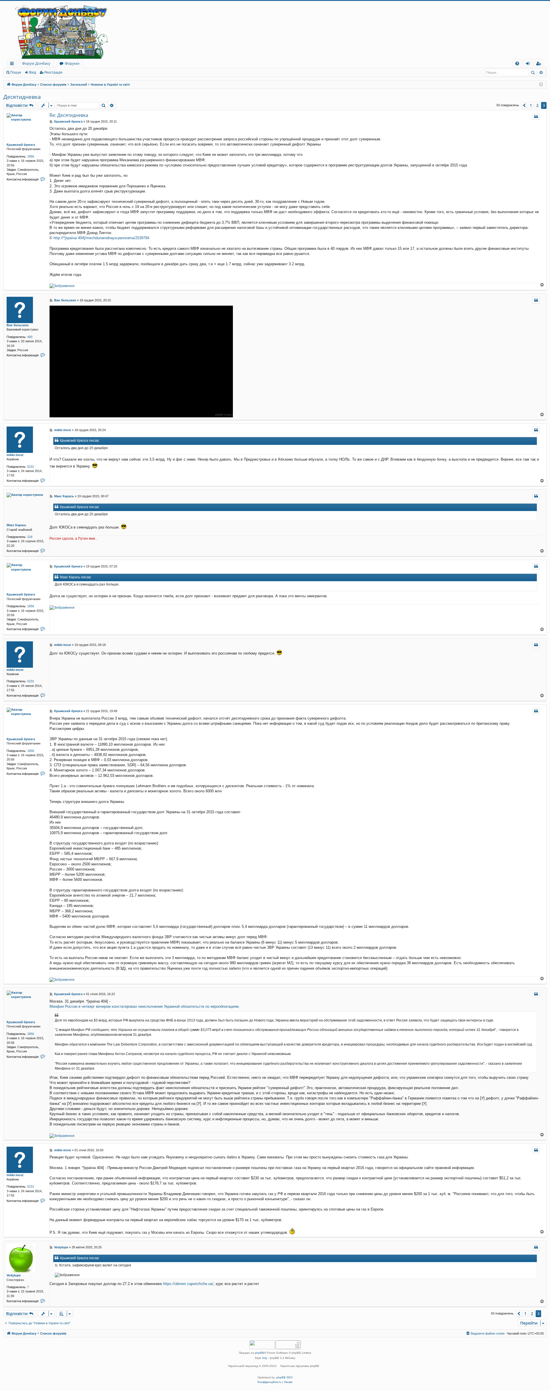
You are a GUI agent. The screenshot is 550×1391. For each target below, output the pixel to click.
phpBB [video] (223, 414)
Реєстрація (53, 72)
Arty (264, 1357)
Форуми (72, 63)
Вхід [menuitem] (529, 64)
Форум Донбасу (36, 63)
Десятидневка (22, 97)
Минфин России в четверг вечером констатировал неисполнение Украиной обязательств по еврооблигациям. (145, 1006)
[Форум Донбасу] (275, 30)
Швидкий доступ (13, 64)
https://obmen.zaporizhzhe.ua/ (188, 1284)
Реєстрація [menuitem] (539, 64)
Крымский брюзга (21, 144)
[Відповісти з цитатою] (536, 116)
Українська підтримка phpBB (299, 1366)
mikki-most (15, 455)
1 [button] (531, 105)
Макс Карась (16, 525)
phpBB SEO (284, 1377)
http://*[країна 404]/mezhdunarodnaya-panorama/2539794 (101, 238)
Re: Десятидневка (69, 115)
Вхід (32, 72)
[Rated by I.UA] (262, 1345)
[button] (524, 105)
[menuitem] (517, 63)
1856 (30, 156)
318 (29, 537)
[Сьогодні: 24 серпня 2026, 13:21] (541, 84)
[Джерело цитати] (56, 1265)
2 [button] (537, 105)
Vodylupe (14, 1275)
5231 (30, 466)
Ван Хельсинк (18, 325)
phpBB (259, 1352)
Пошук (15, 72)
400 (29, 337)
